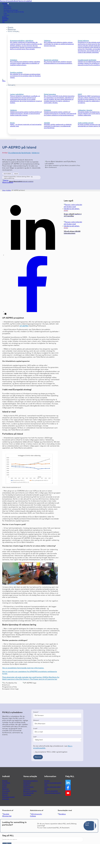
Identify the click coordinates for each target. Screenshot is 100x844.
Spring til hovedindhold (9, 1)
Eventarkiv (5, 799)
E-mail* (35, 728)
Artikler (8, 190)
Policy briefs (7, 8)
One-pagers (6, 791)
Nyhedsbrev (7, 7)
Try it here (87, 824)
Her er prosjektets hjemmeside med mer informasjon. (23, 668)
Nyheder (5, 780)
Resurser (5, 795)
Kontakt (6, 5)
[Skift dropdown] (8, 3)
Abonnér (38, 757)
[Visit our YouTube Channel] (68, 793)
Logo (5, 13)
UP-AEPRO (24, 326)
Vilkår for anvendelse (51, 791)
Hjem (4, 190)
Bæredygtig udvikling (30, 791)
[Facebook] (33, 311)
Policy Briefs (6, 783)
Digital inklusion (28, 787)
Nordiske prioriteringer (11, 10)
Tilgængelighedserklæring (52, 793)
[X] (5, 314)
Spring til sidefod (25, 1)
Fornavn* (35, 712)
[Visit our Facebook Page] (68, 787)
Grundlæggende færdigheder (19, 153)
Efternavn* (36, 720)
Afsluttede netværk (8, 797)
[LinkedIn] (33, 255)
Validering (35, 153)
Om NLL (5, 3)
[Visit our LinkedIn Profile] (68, 782)
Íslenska (4, 20)
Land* (35, 736)
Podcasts (5, 793)
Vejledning (26, 789)
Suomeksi (5, 18)
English (4, 17)
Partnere (6, 15)
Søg (7, 843)
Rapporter (12, 29)
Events (10, 27)
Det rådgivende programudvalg (14, 12)
